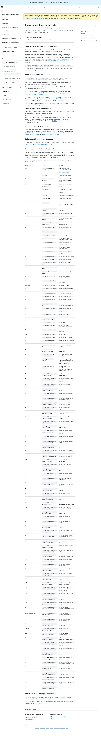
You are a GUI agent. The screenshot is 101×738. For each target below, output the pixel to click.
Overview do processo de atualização (33, 18)
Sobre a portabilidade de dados (35, 127)
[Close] (97, 2)
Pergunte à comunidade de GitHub (59, 716)
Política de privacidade (29, 719)
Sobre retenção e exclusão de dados (37, 109)
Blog (67, 728)
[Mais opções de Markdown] (94, 26)
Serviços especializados (59, 728)
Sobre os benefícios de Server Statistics (41, 46)
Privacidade (42, 728)
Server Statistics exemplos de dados (39, 694)
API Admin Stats (36, 57)
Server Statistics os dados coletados (39, 94)
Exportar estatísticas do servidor (50, 134)
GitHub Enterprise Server (62, 99)
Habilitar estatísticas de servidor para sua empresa (38, 144)
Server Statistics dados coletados (38, 149)
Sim (28, 717)
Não (34, 717)
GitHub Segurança (38, 105)
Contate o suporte (55, 718)
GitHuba (54, 120)
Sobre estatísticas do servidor (14, 10)
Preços (51, 728)
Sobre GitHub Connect (64, 172)
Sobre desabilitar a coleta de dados (39, 139)
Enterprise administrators (10, 14)
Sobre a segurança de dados (36, 75)
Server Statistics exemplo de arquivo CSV (40, 699)
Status (47, 728)
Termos (37, 728)
